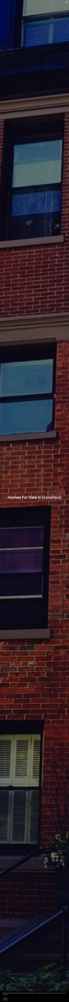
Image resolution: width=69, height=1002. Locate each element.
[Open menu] (67, 2)
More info (10, 994)
